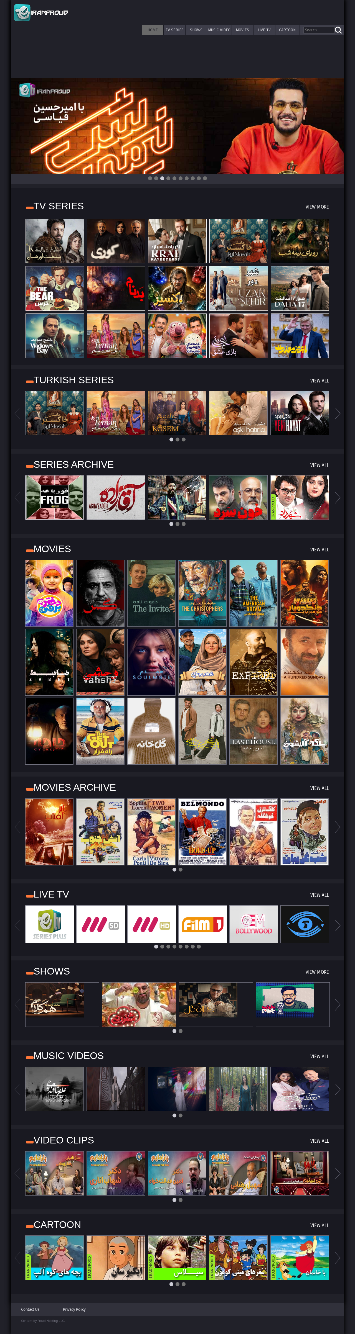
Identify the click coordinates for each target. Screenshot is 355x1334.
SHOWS (196, 29)
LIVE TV (264, 29)
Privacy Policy (74, 1309)
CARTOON (287, 29)
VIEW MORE (317, 207)
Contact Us (30, 1309)
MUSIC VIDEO (219, 29)
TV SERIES (175, 29)
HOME (153, 29)
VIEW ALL (319, 381)
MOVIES (242, 29)
